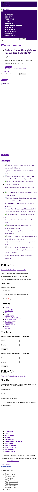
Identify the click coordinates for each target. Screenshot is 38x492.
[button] (6, 466)
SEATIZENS (9, 27)
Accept (9, 461)
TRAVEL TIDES (10, 35)
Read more (8, 67)
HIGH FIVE (8, 21)
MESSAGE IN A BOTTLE (13, 25)
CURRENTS (9, 15)
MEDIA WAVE (9, 23)
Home (7, 2)
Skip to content (5, 464)
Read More (15, 461)
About (7, 4)
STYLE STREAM (10, 31)
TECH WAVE (9, 33)
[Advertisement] (16, 119)
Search (23, 38)
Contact (7, 6)
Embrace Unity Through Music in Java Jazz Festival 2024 (20, 51)
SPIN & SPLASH (10, 29)
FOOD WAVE (9, 19)
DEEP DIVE (8, 17)
